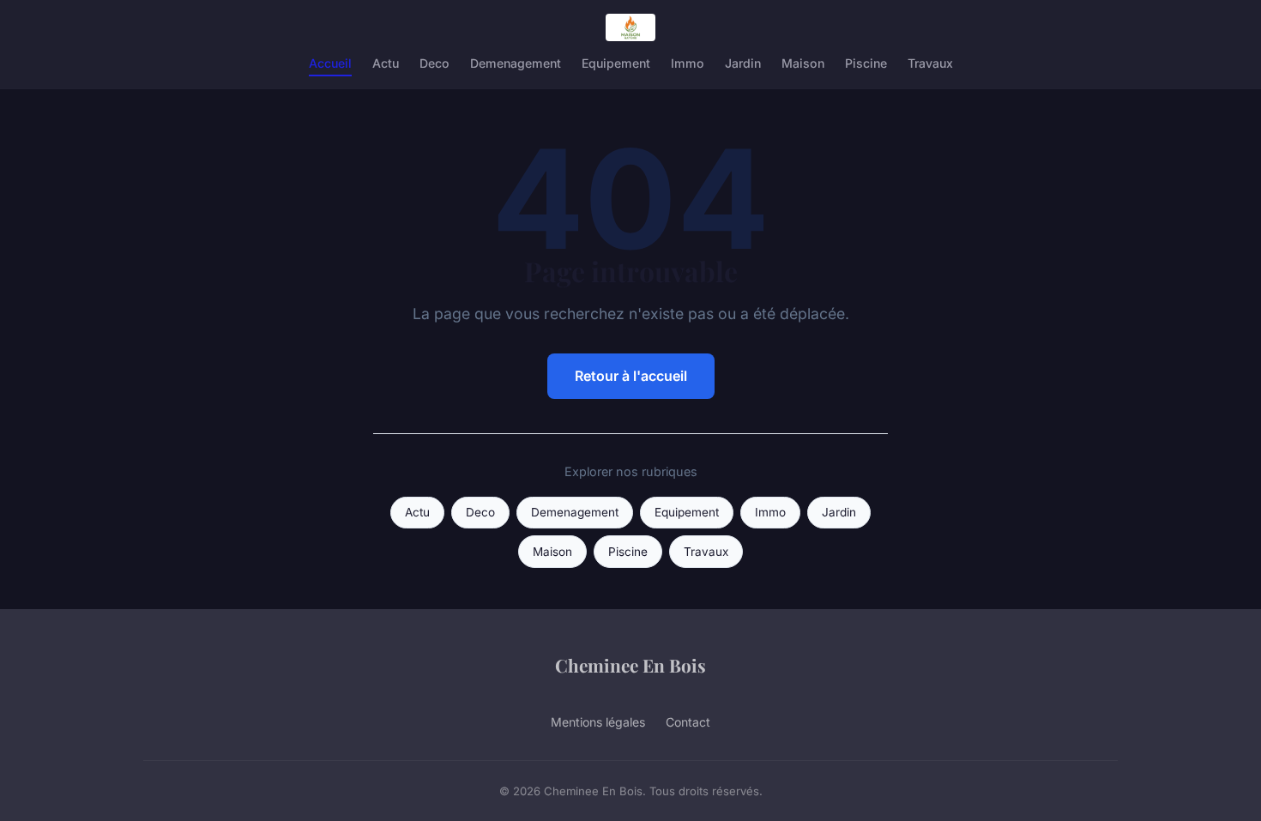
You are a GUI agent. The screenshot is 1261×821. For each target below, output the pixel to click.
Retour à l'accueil (631, 375)
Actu (385, 63)
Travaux (930, 63)
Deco (434, 63)
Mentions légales (598, 722)
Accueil (330, 63)
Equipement (616, 63)
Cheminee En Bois (630, 665)
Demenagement (515, 63)
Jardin (743, 63)
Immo (687, 63)
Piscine (866, 63)
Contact (688, 722)
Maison (802, 63)
